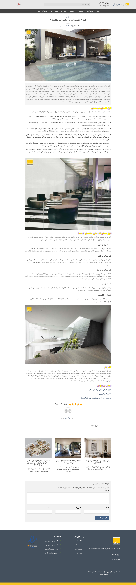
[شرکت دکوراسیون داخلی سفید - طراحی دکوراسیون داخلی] (112, 4)
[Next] (24, 458)
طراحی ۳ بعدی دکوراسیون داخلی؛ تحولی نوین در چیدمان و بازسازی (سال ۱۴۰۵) (38, 463)
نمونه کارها (90, 11)
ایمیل (78, 508)
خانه (98, 11)
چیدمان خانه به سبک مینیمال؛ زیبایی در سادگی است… (68, 462)
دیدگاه (106, 491)
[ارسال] (45, 4)
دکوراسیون (68, 17)
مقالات (71, 11)
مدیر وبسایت (60, 26)
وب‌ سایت (49, 508)
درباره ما (63, 11)
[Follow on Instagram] (19, 4)
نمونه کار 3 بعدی (42, 11)
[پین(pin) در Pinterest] (69, 411)
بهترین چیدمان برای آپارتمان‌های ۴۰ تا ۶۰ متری (98, 462)
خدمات (81, 11)
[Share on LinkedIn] (66, 411)
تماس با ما (54, 11)
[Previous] (111, 458)
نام (107, 508)
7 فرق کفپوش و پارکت (104, 394)
